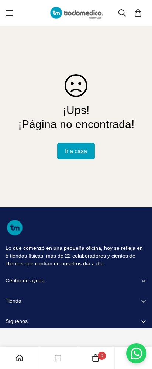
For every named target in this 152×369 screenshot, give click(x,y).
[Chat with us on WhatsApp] (136, 353)
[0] (137, 12)
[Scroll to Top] (138, 330)
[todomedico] (76, 13)
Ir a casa (76, 151)
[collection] (58, 358)
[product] (19, 358)
